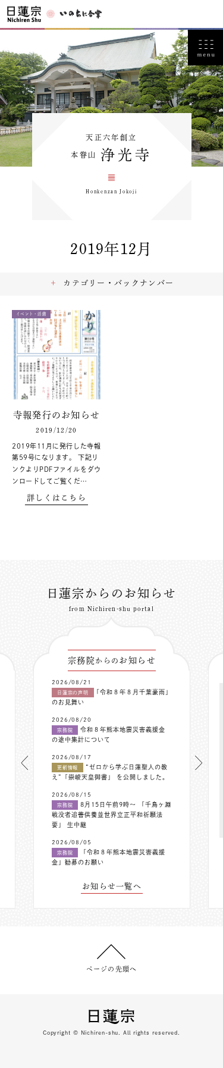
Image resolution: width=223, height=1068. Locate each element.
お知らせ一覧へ (112, 886)
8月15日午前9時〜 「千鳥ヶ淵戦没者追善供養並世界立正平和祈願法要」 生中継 (111, 814)
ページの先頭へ (111, 969)
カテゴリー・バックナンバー (118, 283)
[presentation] (24, 763)
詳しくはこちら (56, 498)
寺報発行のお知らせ (56, 415)
